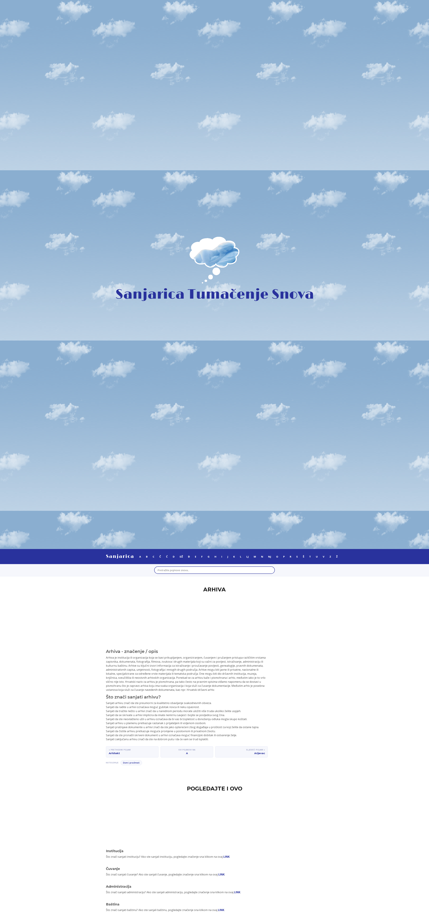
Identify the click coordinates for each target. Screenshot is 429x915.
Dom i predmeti (131, 762)
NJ (269, 556)
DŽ (181, 556)
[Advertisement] (214, 618)
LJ (247, 556)
